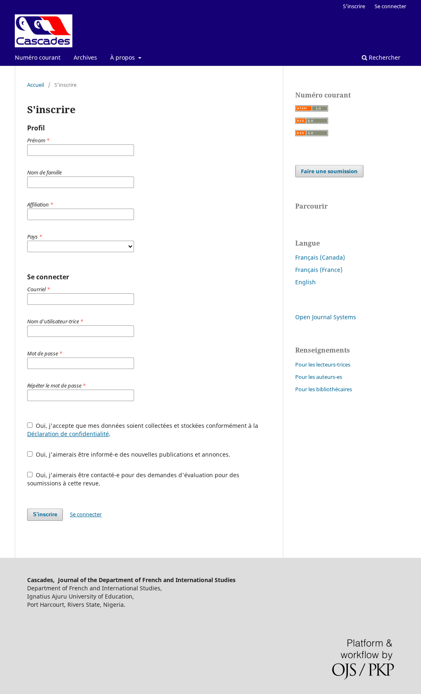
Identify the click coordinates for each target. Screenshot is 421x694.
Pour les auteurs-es (318, 377)
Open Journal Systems (325, 317)
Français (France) (318, 270)
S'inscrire (354, 6)
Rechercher (383, 57)
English (305, 282)
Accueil (35, 84)
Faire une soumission (329, 171)
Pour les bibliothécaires (323, 389)
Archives (85, 57)
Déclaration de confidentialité (68, 434)
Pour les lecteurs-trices (322, 364)
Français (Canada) (320, 257)
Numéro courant (37, 57)
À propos (123, 57)
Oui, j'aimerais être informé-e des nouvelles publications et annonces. (132, 454)
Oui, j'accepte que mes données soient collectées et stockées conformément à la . (142, 430)
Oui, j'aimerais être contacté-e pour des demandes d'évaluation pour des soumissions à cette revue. (133, 479)
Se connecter (390, 6)
